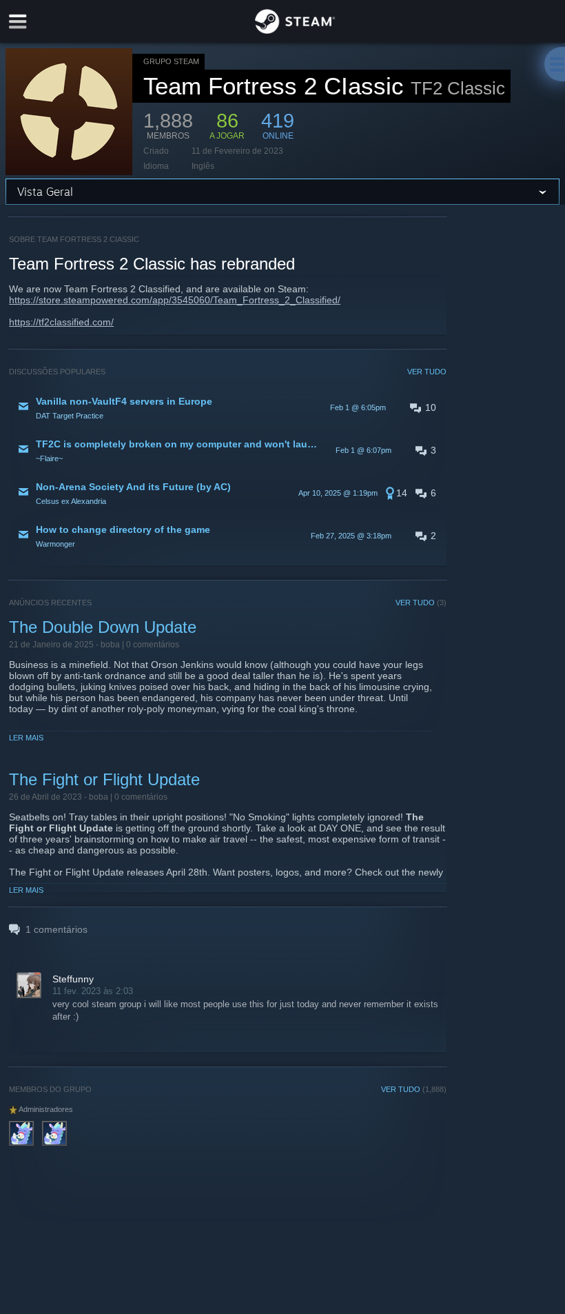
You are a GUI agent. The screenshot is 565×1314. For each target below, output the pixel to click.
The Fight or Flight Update (104, 779)
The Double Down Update (102, 627)
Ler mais (26, 738)
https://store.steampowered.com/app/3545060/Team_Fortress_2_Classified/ (174, 299)
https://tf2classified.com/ (61, 321)
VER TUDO (426, 371)
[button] (227, 407)
